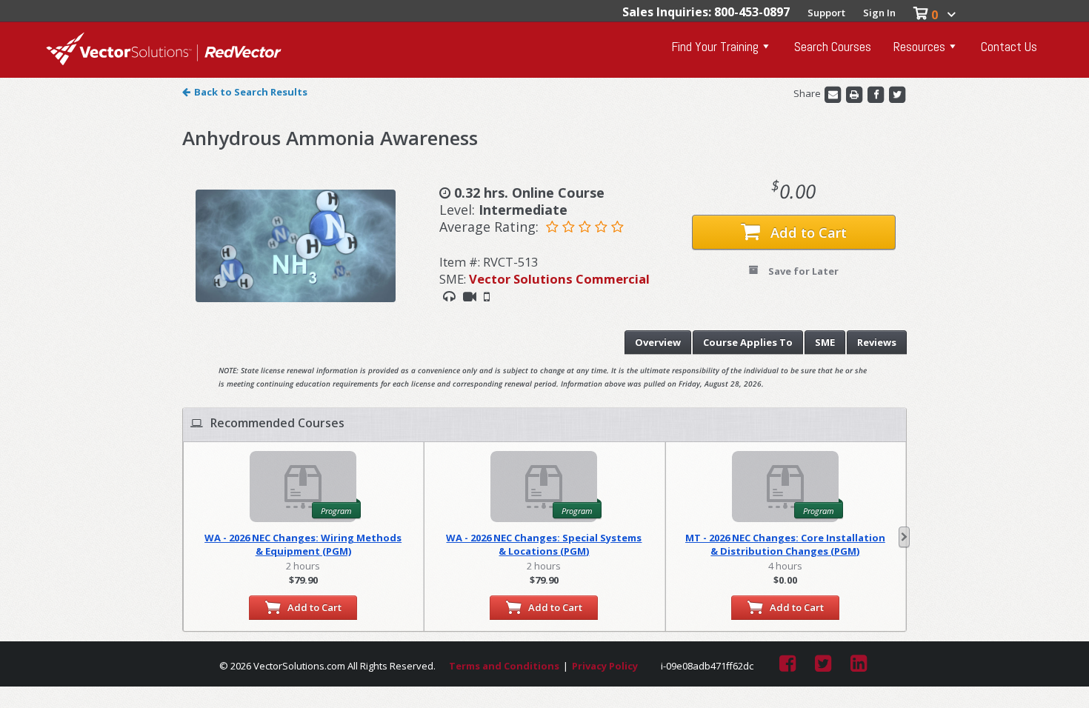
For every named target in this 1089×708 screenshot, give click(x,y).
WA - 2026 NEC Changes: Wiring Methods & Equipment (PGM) (303, 544)
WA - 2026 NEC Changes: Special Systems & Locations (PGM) (544, 544)
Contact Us (1009, 46)
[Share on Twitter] (897, 94)
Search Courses (832, 46)
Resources (919, 46)
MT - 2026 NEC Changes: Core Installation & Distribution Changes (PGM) (785, 544)
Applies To (748, 342)
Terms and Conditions (504, 665)
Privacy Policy (605, 665)
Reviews (876, 342)
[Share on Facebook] (876, 94)
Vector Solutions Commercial (559, 278)
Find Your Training (715, 46)
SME (825, 342)
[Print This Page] (855, 94)
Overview (658, 342)
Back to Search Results (250, 91)
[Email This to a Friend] (834, 94)
